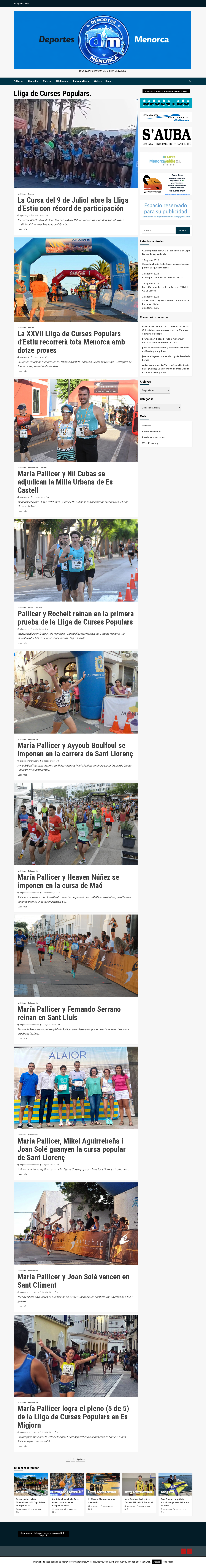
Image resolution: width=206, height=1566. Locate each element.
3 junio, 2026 (38, 357)
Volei (45, 81)
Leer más (22, 229)
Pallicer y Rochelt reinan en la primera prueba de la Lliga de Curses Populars (75, 617)
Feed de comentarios (153, 437)
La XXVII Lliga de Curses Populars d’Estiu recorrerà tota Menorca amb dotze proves (71, 342)
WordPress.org (150, 443)
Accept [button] (157, 1562)
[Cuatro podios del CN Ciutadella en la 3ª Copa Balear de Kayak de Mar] (31, 1484)
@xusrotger (25, 216)
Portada (31, 194)
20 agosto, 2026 (180, 1509)
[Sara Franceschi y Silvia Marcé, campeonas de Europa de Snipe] (175, 1484)
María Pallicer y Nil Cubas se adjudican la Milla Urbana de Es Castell (65, 482)
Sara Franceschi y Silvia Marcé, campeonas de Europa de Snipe (166, 302)
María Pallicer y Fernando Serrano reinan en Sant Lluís (69, 1013)
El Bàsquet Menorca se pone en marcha (163, 277)
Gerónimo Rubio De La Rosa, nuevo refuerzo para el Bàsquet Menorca (165, 266)
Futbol (17, 81)
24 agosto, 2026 (108, 1506)
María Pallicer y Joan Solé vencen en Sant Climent (73, 1280)
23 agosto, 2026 (144, 1506)
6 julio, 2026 (38, 216)
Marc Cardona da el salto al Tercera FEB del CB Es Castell (165, 289)
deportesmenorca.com (29, 761)
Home (108, 81)
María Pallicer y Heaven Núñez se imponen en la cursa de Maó (68, 881)
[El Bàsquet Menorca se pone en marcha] (103, 1484)
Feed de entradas (151, 431)
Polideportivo (80, 81)
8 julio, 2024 (38, 629)
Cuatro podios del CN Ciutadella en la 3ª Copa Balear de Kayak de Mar (166, 252)
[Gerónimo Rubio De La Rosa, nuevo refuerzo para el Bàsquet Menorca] (67, 1484)
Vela (171, 1492)
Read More (167, 1561)
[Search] (190, 81)
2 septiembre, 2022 (50, 893)
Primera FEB (74, 1492)
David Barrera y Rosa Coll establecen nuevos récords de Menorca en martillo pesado (165, 330)
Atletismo (61, 81)
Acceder (146, 425)
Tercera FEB (147, 1492)
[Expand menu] (22, 81)
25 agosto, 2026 (36, 1509)
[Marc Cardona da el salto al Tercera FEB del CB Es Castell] (139, 1484)
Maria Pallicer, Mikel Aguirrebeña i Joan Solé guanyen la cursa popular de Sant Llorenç (71, 1149)
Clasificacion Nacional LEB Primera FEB (166, 91)
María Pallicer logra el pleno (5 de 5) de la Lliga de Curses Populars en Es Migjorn (73, 1416)
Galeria (98, 81)
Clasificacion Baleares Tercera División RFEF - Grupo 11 (43, 1534)
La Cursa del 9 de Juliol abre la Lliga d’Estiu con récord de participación (72, 204)
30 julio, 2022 (48, 1292)
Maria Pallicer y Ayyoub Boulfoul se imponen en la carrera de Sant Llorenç (75, 749)
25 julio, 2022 (48, 1432)
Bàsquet (31, 81)
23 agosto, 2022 (49, 1025)
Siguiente (81, 1459)
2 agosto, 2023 (48, 761)
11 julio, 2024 (39, 497)
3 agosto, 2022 (48, 1165)
